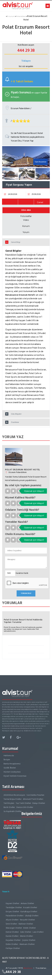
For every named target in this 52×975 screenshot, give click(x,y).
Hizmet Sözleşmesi (12, 772)
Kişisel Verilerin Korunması (15, 776)
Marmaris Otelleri (27, 944)
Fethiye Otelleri (13, 948)
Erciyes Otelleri (12, 911)
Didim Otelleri (12, 944)
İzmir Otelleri (11, 923)
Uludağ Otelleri (31, 915)
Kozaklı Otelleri (30, 907)
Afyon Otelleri (12, 919)
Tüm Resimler (40, 161)
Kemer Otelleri (12, 932)
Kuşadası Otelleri (13, 940)
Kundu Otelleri (12, 936)
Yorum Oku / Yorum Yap (22, 141)
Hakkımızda (9, 755)
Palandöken (21, 16)
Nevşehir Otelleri (27, 919)
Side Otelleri (25, 932)
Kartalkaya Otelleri (29, 911)
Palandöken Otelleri (15, 915)
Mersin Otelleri (26, 936)
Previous (6, 156)
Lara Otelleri (38, 932)
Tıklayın (26, 61)
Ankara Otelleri (27, 903)
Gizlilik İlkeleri (10, 767)
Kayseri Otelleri (12, 903)
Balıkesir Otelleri (26, 923)
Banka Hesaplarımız (12, 763)
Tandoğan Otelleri (14, 907)
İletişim (7, 759)
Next (46, 156)
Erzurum (11, 16)
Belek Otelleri (29, 928)
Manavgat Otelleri (14, 928)
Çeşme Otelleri (28, 940)
